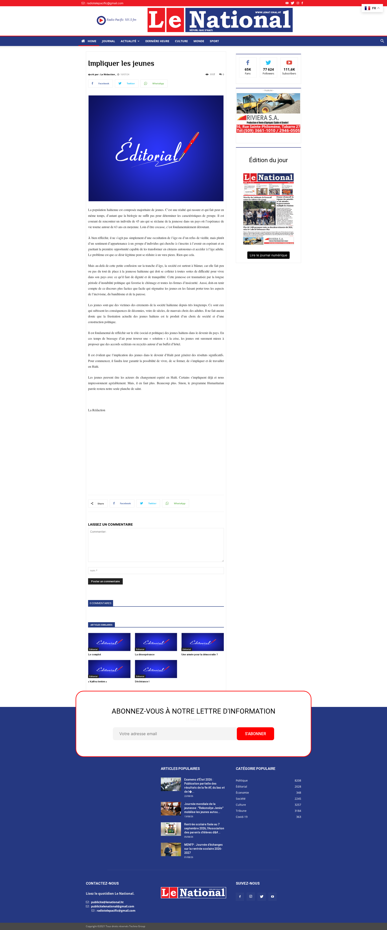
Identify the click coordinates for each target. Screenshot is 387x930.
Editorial (93, 649)
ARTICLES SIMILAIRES (101, 625)
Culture (181, 41)
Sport (214, 41)
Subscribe (289, 60)
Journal (108, 41)
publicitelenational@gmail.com (112, 906)
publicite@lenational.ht (107, 902)
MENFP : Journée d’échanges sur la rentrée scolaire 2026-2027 (203, 848)
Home (91, 41)
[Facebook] (303, 3)
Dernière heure (157, 41)
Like (248, 60)
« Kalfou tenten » (97, 681)
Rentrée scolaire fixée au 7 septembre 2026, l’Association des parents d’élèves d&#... (204, 828)
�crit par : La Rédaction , (102, 74)
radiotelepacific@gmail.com (116, 910)
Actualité (128, 41)
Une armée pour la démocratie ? (199, 654)
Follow (268, 60)
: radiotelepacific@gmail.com (104, 3)
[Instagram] (299, 3)
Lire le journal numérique (268, 255)
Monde (199, 41)
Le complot (94, 654)
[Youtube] (288, 3)
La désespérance (145, 654)
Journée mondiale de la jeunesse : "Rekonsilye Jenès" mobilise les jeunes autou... (203, 808)
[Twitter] (294, 3)
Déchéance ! (142, 681)
